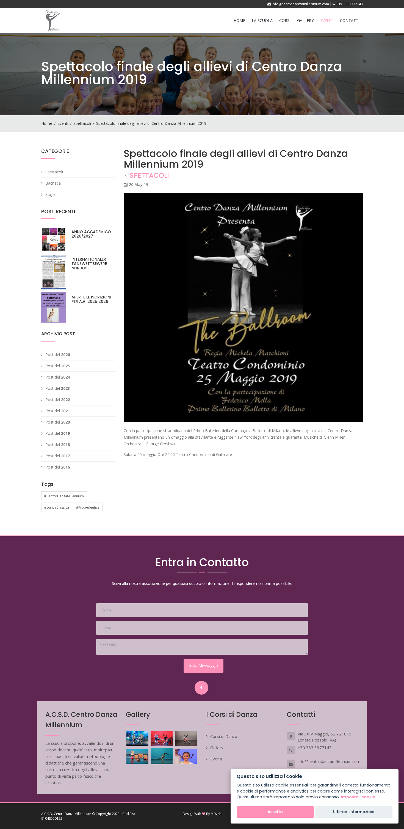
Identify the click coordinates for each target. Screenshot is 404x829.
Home (239, 20)
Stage (50, 194)
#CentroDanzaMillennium (64, 496)
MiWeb (216, 813)
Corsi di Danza (223, 736)
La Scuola (262, 20)
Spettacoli (82, 123)
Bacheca (53, 183)
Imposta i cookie (358, 797)
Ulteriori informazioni (353, 811)
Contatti (349, 20)
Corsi (284, 20)
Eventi (326, 20)
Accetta (275, 811)
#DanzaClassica (56, 507)
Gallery (305, 20)
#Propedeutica (87, 507)
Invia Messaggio (203, 665)
